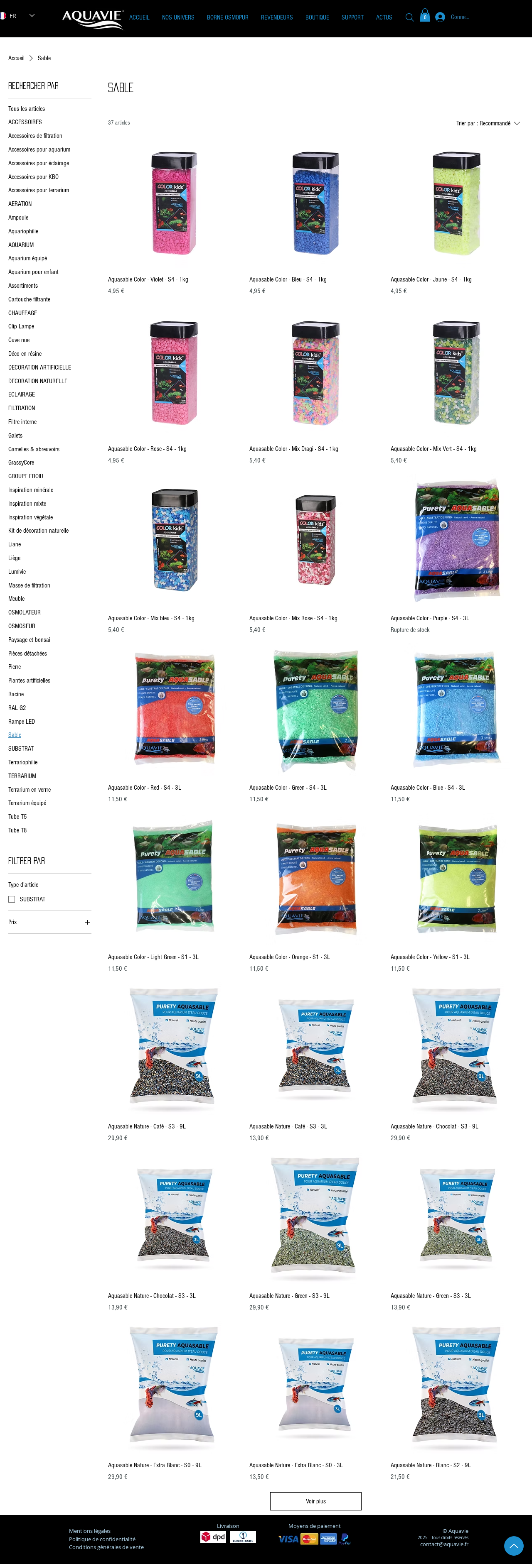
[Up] (514, 1546)
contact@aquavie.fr (444, 1544)
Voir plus (316, 1501)
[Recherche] (410, 17)
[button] (178, 17)
